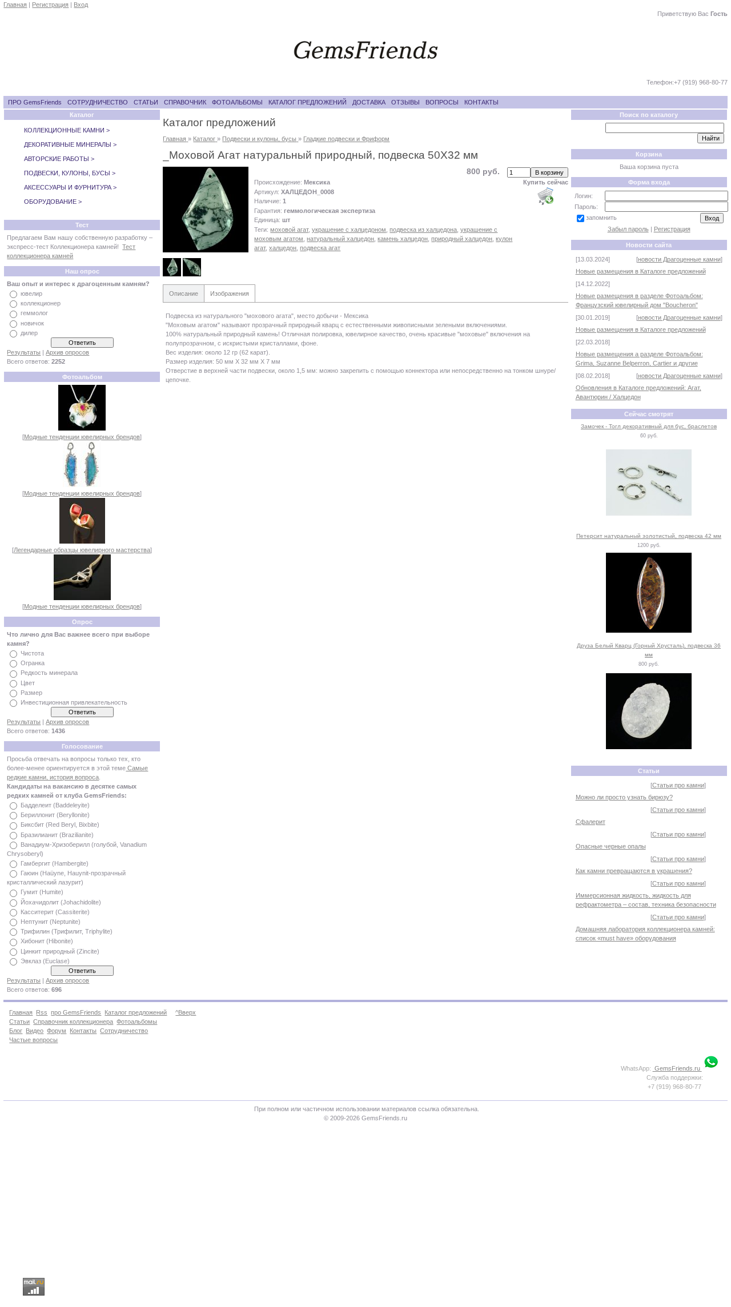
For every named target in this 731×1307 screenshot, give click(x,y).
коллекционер (41, 303)
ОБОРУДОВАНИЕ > (53, 201)
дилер (29, 332)
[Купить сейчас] (545, 196)
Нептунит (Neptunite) (51, 921)
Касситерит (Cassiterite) (55, 911)
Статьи (19, 1021)
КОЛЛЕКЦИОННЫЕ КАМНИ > (67, 130)
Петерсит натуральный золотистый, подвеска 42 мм (648, 536)
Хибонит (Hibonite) (47, 941)
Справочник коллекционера (73, 1021)
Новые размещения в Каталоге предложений (641, 271)
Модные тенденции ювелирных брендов (82, 436)
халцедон (282, 247)
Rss (41, 1012)
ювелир (31, 293)
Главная (15, 4)
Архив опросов (67, 352)
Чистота (32, 653)
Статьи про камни (678, 785)
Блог (15, 1030)
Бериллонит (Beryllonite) (55, 814)
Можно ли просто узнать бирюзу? (624, 797)
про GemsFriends (76, 1012)
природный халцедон (461, 238)
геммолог (34, 313)
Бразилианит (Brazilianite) (57, 834)
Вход (81, 4)
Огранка (33, 662)
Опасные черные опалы (611, 846)
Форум (56, 1030)
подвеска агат (320, 247)
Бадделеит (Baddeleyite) (55, 805)
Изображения (229, 293)
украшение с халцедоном (349, 229)
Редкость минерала (49, 673)
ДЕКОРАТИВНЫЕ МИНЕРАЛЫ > (70, 144)
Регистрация (50, 4)
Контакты (83, 1030)
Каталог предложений (136, 1012)
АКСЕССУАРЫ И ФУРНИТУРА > (70, 187)
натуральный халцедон (340, 238)
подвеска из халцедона (423, 229)
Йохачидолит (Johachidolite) (61, 902)
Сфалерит (590, 821)
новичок (32, 323)
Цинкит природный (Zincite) (60, 951)
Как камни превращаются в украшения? (634, 870)
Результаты (24, 352)
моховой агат (289, 229)
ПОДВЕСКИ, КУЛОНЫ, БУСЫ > (69, 173)
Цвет (28, 682)
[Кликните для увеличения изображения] (205, 209)
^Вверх (185, 1012)
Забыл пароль (628, 229)
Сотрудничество (124, 1030)
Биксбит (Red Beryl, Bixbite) (60, 825)
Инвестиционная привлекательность (74, 702)
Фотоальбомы (137, 1021)
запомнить (601, 217)
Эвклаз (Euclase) (45, 961)
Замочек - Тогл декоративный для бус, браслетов (649, 426)
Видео (34, 1030)
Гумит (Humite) (42, 892)
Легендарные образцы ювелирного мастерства (82, 549)
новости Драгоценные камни (679, 259)
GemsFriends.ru (677, 1068)
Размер (31, 692)
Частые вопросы (33, 1039)
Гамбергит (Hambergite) (55, 863)
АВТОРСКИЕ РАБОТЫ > (59, 158)
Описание (183, 293)
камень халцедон (402, 238)
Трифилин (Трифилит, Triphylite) (67, 931)
